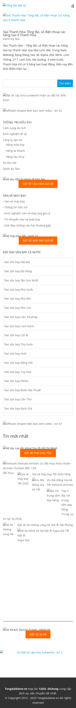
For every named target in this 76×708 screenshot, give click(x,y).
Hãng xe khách (15, 151)
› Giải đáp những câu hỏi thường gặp (27, 225)
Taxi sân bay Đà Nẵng (18, 271)
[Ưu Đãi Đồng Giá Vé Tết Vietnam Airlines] (39, 499)
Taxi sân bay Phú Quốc (18, 289)
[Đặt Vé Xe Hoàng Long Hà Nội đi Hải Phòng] (10, 543)
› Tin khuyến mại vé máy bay (21, 219)
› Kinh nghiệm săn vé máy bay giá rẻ (26, 213)
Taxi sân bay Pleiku (16, 381)
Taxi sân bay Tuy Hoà (17, 372)
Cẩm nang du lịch (14, 128)
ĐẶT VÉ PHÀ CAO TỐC (38, 453)
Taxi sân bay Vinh (15, 353)
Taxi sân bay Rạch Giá (18, 408)
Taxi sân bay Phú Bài (17, 298)
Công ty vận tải (12, 140)
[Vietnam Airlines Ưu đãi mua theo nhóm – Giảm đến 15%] (10, 477)
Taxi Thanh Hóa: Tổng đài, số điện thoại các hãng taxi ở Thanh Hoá (34, 33)
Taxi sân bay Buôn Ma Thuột (22, 390)
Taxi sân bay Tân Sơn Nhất (21, 280)
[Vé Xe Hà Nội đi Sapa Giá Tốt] (25, 545)
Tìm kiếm (65, 83)
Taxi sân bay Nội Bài (17, 262)
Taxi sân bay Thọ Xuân (18, 344)
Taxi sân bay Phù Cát (17, 308)
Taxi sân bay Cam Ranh (19, 326)
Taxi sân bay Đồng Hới (18, 363)
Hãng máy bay (15, 144)
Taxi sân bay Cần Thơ (18, 399)
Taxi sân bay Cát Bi (16, 335)
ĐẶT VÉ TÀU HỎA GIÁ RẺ (38, 184)
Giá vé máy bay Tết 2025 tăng (51, 474)
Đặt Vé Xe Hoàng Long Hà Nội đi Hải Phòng (45, 525)
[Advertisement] (38, 585)
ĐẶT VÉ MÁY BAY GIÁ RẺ (38, 240)
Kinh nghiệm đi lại (15, 134)
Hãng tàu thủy (15, 157)
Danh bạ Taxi (11, 39)
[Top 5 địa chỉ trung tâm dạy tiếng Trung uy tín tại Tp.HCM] (54, 514)
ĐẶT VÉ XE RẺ (38, 634)
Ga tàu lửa (9, 162)
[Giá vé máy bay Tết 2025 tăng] (25, 488)
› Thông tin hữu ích (15, 207)
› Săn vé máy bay (14, 201)
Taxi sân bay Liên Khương (20, 317)
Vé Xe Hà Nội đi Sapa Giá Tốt (50, 531)
